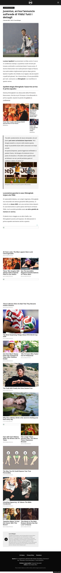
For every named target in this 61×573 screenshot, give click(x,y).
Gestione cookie (57, 571)
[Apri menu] (58, 2)
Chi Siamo (22, 555)
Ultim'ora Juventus (9, 7)
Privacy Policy (30, 555)
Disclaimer (39, 555)
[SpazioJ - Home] (30, 2)
